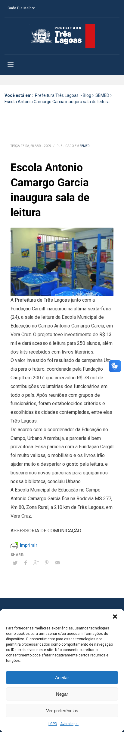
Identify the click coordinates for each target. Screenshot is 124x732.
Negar (62, 694)
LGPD (52, 724)
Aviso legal (69, 724)
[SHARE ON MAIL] (57, 562)
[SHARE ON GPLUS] (36, 562)
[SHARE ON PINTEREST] (46, 562)
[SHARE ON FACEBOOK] (25, 562)
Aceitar (62, 677)
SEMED (85, 146)
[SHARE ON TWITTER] (15, 563)
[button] (115, 617)
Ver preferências (62, 710)
